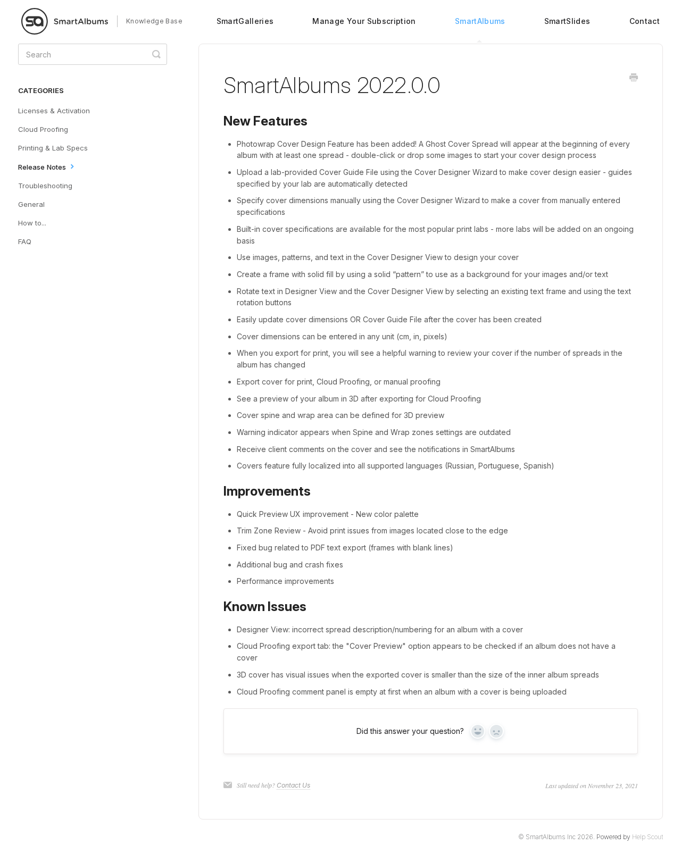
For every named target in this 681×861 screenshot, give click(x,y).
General (31, 204)
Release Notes (43, 167)
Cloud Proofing (43, 129)
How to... (32, 223)
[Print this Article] (633, 78)
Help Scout (647, 837)
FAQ (24, 241)
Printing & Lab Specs (53, 148)
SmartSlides (567, 21)
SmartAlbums (480, 21)
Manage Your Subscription (364, 21)
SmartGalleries (245, 21)
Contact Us (293, 785)
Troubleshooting (45, 185)
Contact (644, 21)
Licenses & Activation (54, 110)
